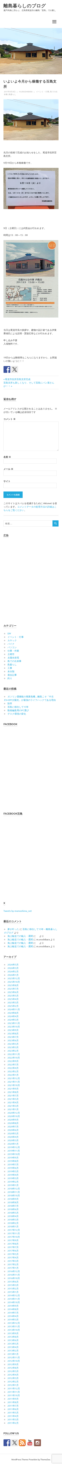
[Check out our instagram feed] (37, 1442)
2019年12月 (13, 1147)
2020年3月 (13, 1140)
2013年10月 (13, 1329)
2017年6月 (13, 1250)
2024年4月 (13, 1016)
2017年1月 (13, 1267)
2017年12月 (13, 1229)
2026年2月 (13, 971)
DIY (9, 633)
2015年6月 (13, 1281)
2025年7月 (13, 988)
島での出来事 (14, 660)
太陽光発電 (13, 657)
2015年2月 (13, 1288)
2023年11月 (13, 1023)
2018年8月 (13, 1202)
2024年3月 (13, 1019)
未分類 (10, 671)
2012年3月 (13, 1378)
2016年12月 (13, 1271)
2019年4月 (13, 1174)
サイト (6, 481)
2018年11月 (13, 1191)
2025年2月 (13, 1005)
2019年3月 (13, 1178)
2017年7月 (13, 1247)
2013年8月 (13, 1336)
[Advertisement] (31, 579)
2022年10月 (13, 1057)
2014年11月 (13, 1298)
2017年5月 (13, 1253)
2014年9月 (13, 1305)
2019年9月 (13, 1157)
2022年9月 (13, 1061)
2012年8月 (13, 1367)
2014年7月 (13, 1312)
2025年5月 (13, 995)
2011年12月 (13, 1388)
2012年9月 (13, 1364)
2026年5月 (13, 964)
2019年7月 (13, 1164)
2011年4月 (13, 1415)
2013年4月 (13, 1347)
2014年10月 (13, 1302)
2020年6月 (13, 1129)
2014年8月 (13, 1309)
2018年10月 (13, 1195)
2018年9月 (13, 1198)
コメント (9, 418)
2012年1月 (13, 1384)
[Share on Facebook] (6, 369)
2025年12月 (13, 978)
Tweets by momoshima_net (17, 910)
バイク (10, 643)
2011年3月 (13, 1419)
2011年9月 (13, 1398)
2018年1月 (13, 1226)
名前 (7, 456)
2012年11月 (13, 1357)
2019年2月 (13, 1181)
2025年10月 (13, 981)
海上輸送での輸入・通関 (20, 935)
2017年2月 (13, 1264)
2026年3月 (13, 967)
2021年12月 (13, 1078)
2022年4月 (13, 1067)
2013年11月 (13, 1326)
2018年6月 (13, 1209)
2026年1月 (13, 974)
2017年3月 (13, 1260)
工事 (9, 667)
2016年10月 (13, 1278)
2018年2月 (13, 1222)
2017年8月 (13, 1243)
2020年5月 (13, 1133)
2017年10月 (13, 1236)
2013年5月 (13, 1343)
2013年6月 (13, 1340)
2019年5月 (13, 1171)
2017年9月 (13, 1240)
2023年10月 (13, 1026)
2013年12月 (13, 1322)
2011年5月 (13, 1412)
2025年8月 (13, 985)
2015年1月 (13, 1291)
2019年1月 (13, 1185)
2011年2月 (13, 1422)
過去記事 (12, 674)
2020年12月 (13, 1112)
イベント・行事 (42, 91)
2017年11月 (13, 1233)
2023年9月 (13, 1030)
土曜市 (10, 654)
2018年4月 (13, 1216)
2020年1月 (13, 1143)
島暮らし (12, 94)
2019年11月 (13, 1150)
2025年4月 (13, 998)
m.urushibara (26, 91)
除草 (9, 703)
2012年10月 (13, 1360)
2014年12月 (13, 1295)
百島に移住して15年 (18, 706)
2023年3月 (13, 1047)
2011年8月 (13, 1402)
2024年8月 (13, 1012)
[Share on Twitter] (14, 369)
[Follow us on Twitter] (14, 1442)
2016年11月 (13, 1274)
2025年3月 (13, 1002)
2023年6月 (13, 1040)
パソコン (12, 647)
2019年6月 (13, 1167)
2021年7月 (13, 1095)
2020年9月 (13, 1119)
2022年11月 (13, 1054)
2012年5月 (13, 1371)
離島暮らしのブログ (24, 5)
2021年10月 (13, 1085)
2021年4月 (13, 1102)
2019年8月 (13, 1160)
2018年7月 (13, 1205)
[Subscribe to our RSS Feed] (22, 1442)
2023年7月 (13, 1036)
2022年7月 (13, 1064)
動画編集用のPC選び (18, 710)
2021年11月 (13, 1081)
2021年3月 (13, 1105)
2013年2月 (13, 1350)
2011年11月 (13, 1391)
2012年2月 (13, 1381)
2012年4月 (13, 1374)
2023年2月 (13, 1050)
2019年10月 (13, 1154)
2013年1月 (13, 1353)
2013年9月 (13, 1333)
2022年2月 (13, 1071)
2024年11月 (13, 1009)
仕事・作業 (13, 650)
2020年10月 (13, 1116)
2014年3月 (13, 1319)
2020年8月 (13, 1123)
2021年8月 (13, 1092)
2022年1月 (13, 1074)
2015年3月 (13, 1285)
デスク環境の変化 (16, 713)
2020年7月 (13, 1126)
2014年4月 (13, 1316)
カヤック (12, 640)
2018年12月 (13, 1188)
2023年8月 (13, 1033)
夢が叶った (13, 929)
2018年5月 (13, 1212)
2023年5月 (13, 1043)
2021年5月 (13, 1098)
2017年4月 (13, 1257)
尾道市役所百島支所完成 (17, 379)
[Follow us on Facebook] (6, 1442)
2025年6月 (13, 992)
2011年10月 (13, 1395)
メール (8, 468)
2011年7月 (13, 1405)
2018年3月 (13, 1219)
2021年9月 (13, 1088)
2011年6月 (13, 1409)
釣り (9, 678)
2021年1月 (13, 1109)
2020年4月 (13, 1136)
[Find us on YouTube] (29, 1442)
